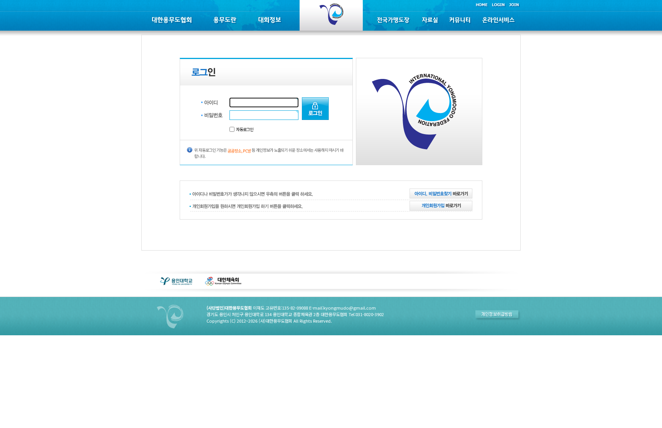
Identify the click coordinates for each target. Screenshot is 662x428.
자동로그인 (244, 129)
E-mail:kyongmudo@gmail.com (342, 308)
